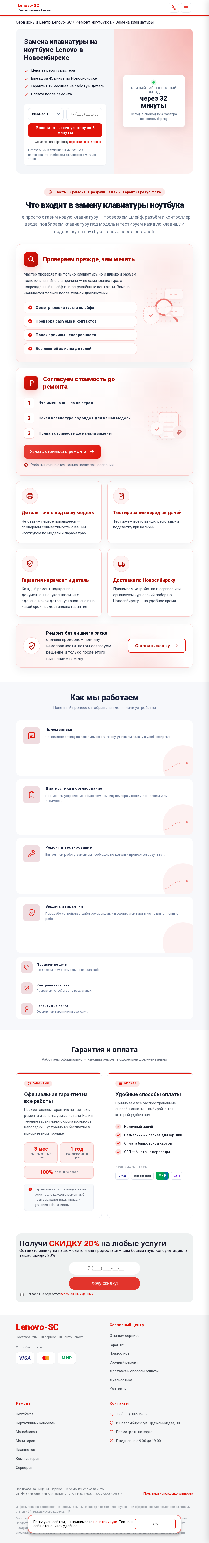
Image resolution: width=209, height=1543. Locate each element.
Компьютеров (28, 1459)
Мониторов (25, 1441)
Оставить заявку (152, 645)
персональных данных (85, 142)
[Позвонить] (174, 8)
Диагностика (121, 1380)
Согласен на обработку (59, 1294)
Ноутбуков (25, 1414)
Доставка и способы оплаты (134, 1371)
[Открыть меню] (186, 8)
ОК (155, 1524)
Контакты (118, 1389)
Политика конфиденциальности (168, 1493)
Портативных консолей (35, 1423)
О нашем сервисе (124, 1336)
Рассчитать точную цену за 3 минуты (65, 130)
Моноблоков (26, 1432)
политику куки (105, 1522)
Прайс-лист (119, 1353)
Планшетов (25, 1450)
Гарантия (117, 1344)
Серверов (24, 1467)
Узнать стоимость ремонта (58, 451)
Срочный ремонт (124, 1362)
